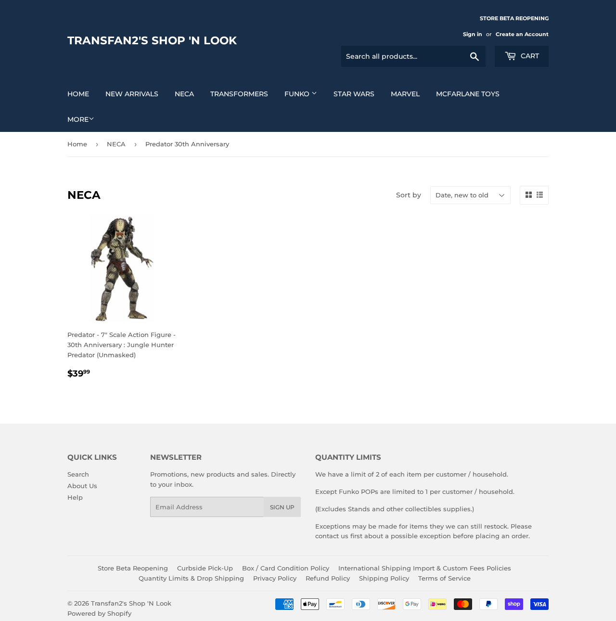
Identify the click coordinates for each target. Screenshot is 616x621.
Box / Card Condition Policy (285, 568)
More (78, 119)
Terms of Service (444, 578)
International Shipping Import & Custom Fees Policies (424, 568)
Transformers (239, 94)
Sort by (408, 195)
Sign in (472, 34)
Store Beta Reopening (133, 568)
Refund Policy (328, 578)
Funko (297, 94)
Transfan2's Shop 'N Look (152, 40)
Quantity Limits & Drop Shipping (191, 578)
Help (75, 497)
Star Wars (354, 94)
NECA (184, 94)
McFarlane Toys (468, 94)
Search (78, 474)
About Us (82, 486)
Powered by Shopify (99, 613)
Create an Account (522, 34)
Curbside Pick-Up (205, 568)
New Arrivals (131, 94)
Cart (529, 56)
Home (78, 94)
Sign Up (282, 507)
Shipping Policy (384, 578)
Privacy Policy (274, 578)
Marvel (405, 94)
